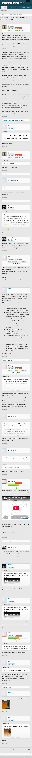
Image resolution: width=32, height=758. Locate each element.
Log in (28, 1)
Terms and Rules (16, 756)
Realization (10, 120)
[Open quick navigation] (31, 14)
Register (28, 7)
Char (9, 179)
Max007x (9, 256)
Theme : (6, 756)
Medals (10, 7)
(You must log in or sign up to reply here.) (22, 749)
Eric (8, 25)
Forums (4, 7)
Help (30, 756)
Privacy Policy (25, 756)
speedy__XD (10, 237)
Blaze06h (9, 288)
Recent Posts (4, 10)
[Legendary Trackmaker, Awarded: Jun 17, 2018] (15, 264)
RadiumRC (5, 120)
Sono (4, 174)
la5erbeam (17, 120)
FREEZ (9, 125)
